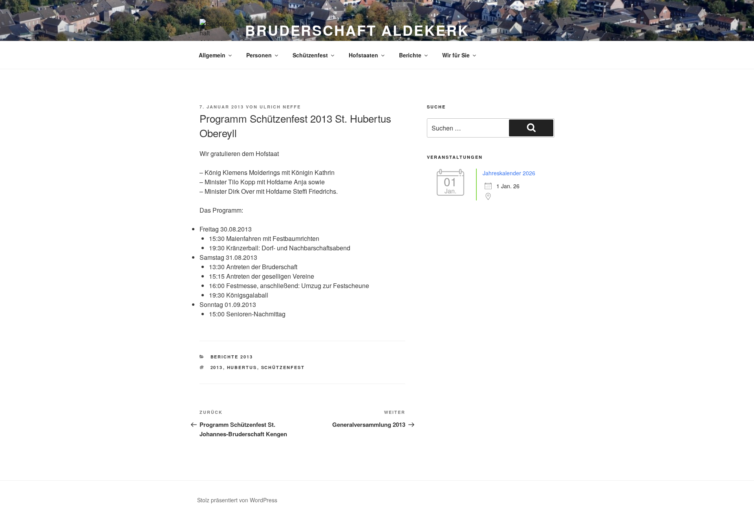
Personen (259, 55)
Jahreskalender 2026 (509, 173)
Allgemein (212, 55)
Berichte (410, 55)
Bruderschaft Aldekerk (357, 30)
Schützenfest (310, 55)
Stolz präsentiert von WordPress (237, 500)
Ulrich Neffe (280, 107)
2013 (216, 367)
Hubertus (242, 367)
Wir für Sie (456, 55)
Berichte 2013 (231, 357)
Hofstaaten (363, 55)
